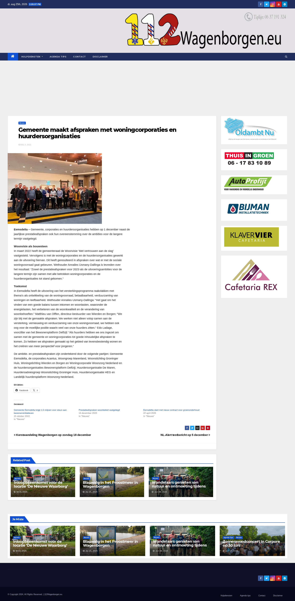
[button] (286, 56)
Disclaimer (100, 56)
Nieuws (22, 123)
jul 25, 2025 (91, 492)
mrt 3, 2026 (22, 492)
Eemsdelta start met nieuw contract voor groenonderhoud (171, 410)
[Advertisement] (147, 83)
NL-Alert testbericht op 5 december (184, 435)
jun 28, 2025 (160, 492)
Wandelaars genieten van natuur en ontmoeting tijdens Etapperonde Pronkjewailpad (178, 486)
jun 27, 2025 (231, 551)
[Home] (13, 57)
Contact (79, 56)
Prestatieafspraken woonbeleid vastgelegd (99, 410)
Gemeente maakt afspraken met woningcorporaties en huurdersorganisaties (97, 133)
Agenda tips (58, 56)
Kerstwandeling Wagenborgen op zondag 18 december (53, 435)
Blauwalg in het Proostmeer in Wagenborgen (110, 484)
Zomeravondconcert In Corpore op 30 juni (251, 543)
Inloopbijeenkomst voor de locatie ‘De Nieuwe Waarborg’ (41, 484)
